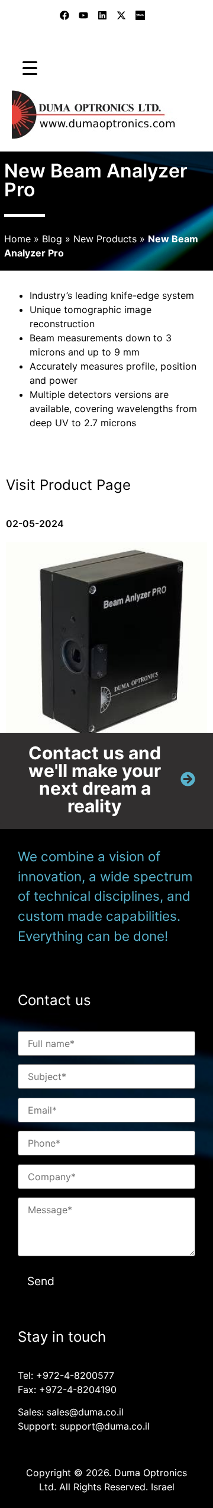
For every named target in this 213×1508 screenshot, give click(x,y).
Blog (52, 239)
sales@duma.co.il (85, 1412)
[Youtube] (83, 15)
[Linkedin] (102, 15)
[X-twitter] (121, 15)
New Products (105, 239)
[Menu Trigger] (30, 67)
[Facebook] (64, 15)
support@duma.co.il (105, 1426)
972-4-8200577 (78, 1375)
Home (17, 239)
